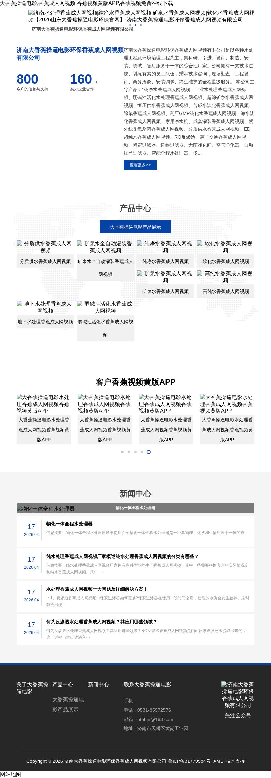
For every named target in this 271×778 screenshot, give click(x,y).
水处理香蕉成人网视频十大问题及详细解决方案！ (97, 589)
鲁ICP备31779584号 (189, 761)
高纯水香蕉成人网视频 (226, 291)
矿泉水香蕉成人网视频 (165, 291)
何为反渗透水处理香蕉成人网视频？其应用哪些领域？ (101, 621)
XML (218, 761)
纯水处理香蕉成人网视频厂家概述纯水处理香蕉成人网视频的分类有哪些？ (122, 556)
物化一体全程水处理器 (135, 507)
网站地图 (10, 774)
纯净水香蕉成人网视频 (165, 261)
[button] (130, 25)
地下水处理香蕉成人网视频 (45, 321)
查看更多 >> (140, 165)
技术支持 (235, 761)
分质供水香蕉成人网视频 (45, 261)
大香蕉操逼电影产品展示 (68, 704)
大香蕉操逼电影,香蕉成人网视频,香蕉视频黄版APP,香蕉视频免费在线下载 (86, 3)
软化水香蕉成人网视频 (226, 261)
